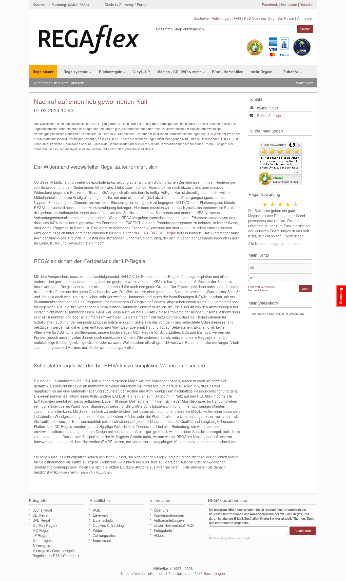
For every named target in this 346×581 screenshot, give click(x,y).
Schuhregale (42, 540)
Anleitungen (221, 18)
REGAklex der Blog (259, 18)
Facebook (270, 4)
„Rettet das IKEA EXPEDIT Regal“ (149, 232)
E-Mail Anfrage (269, 115)
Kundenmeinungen (169, 515)
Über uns (161, 510)
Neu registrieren (258, 290)
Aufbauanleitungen (169, 520)
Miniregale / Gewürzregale (53, 550)
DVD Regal (41, 520)
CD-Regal (40, 515)
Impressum (102, 540)
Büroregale (41, 545)
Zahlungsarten (104, 535)
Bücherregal (42, 510)
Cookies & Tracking (108, 525)
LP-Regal (39, 535)
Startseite (201, 18)
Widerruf (100, 530)
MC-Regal (40, 530)
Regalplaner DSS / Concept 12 (57, 555)
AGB (96, 510)
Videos (159, 535)
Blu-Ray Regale (44, 525)
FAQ (237, 18)
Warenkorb (305, 82)
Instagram (289, 4)
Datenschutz (103, 520)
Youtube (306, 4)
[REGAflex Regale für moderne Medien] (89, 36)
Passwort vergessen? (261, 286)
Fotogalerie (163, 530)
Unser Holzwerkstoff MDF (174, 525)
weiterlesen (294, 235)
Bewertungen (214, 573)
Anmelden (305, 18)
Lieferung (100, 515)
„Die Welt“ (214, 134)
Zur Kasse (286, 18)
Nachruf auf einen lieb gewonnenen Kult (90, 101)
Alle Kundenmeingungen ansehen (275, 243)
